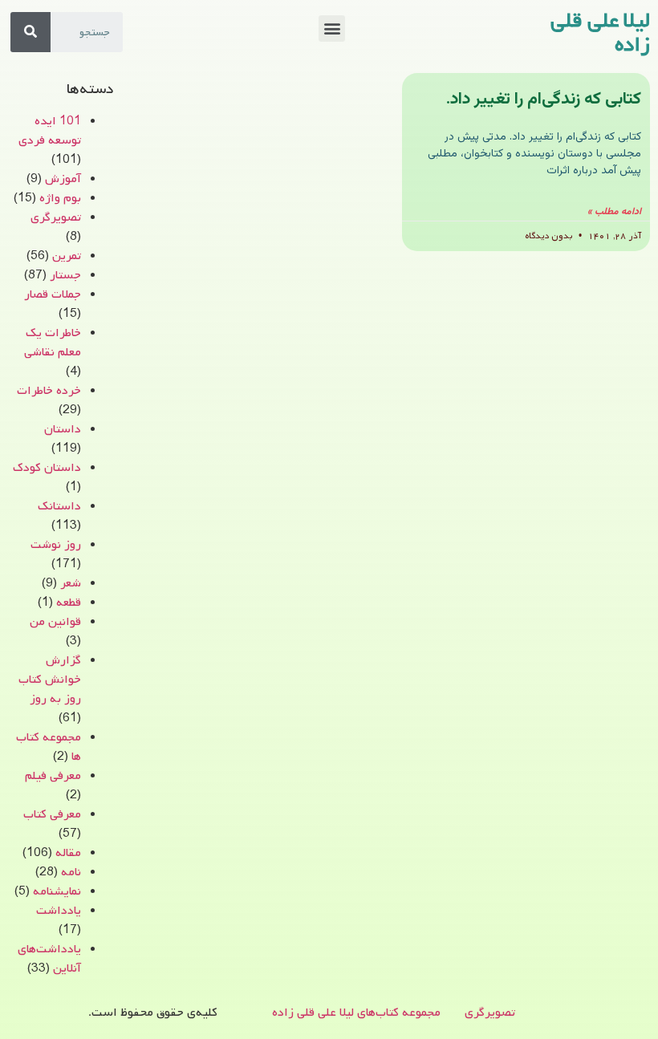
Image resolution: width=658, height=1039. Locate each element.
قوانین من (55, 621)
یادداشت (58, 910)
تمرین (66, 256)
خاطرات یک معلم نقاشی (52, 342)
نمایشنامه (57, 891)
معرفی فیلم (53, 775)
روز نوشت (55, 544)
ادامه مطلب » (614, 211)
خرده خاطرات (49, 390)
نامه (71, 872)
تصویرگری (55, 217)
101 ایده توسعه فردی (49, 131)
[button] (332, 28)
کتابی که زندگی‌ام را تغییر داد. (543, 99)
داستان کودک (47, 467)
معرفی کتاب (52, 814)
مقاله (68, 852)
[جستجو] (30, 32)
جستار (65, 275)
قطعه (68, 602)
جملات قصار (52, 294)
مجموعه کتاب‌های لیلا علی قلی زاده (356, 1012)
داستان (62, 429)
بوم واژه (60, 198)
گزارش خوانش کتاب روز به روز (49, 679)
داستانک (59, 506)
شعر (70, 583)
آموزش (63, 179)
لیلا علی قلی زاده (600, 33)
